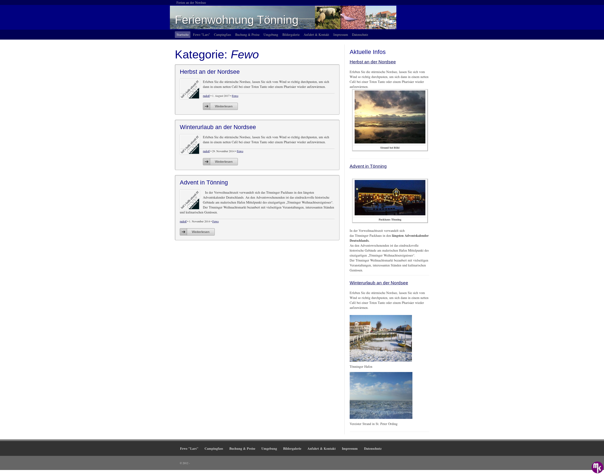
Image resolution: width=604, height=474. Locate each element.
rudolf (206, 96)
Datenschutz (360, 34)
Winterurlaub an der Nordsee (379, 282)
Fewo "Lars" (201, 34)
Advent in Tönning (368, 166)
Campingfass (222, 34)
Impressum (340, 34)
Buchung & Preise (247, 34)
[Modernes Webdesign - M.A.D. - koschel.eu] (597, 467)
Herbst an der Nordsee (373, 61)
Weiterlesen (224, 106)
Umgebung (271, 34)
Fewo (235, 96)
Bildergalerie (291, 34)
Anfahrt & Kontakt (316, 34)
